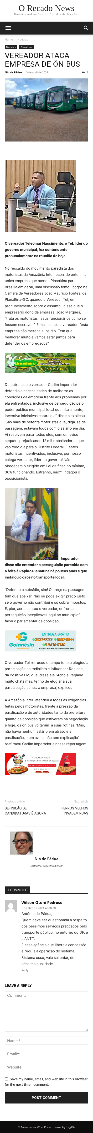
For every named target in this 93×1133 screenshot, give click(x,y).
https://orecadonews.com (47, 865)
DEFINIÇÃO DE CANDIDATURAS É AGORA (25, 810)
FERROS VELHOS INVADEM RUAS (75, 810)
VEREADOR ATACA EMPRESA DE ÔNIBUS (42, 60)
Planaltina (26, 47)
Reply (24, 970)
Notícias (22, 39)
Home (9, 39)
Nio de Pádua (13, 72)
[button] (8, 28)
